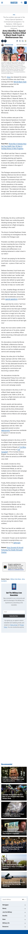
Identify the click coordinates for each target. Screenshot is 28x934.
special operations (11, 299)
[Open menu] (2, 2)
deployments (5, 430)
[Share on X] (20, 41)
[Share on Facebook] (17, 41)
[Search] (22, 2)
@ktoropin (16, 543)
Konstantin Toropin (9, 44)
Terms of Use (13, 625)
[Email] (22, 41)
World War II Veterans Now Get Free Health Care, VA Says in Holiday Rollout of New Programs (13, 146)
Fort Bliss (23, 447)
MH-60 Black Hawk (20, 82)
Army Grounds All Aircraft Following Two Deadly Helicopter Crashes (12, 550)
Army (14, 14)
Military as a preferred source (16, 569)
